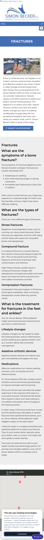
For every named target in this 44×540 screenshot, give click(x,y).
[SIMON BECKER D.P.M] (22, 1)
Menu (3, 24)
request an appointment (19, 128)
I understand (22, 534)
